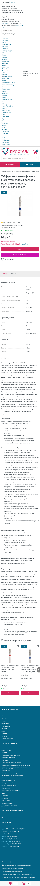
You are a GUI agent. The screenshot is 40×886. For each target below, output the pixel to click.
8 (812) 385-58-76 (17, 841)
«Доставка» (5, 23)
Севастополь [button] (6, 110)
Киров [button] (4, 65)
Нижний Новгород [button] (8, 85)
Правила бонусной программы (11, 874)
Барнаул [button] (5, 38)
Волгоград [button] (5, 46)
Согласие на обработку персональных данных (16, 865)
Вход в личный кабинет (26, 73)
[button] (12, 2)
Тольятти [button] (5, 123)
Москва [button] (4, 80)
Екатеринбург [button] (7, 51)
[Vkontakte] (4, 853)
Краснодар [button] (5, 68)
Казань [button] (4, 59)
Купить (20, 249)
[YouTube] (9, 853)
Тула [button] (3, 127)
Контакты (6, 822)
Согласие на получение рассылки (12, 868)
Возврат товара (26, 874)
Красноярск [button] (5, 70)
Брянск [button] (4, 42)
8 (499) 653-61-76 (12, 839)
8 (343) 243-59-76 (15, 844)
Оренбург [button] (5, 93)
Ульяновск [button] (5, 133)
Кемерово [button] (5, 63)
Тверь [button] (4, 121)
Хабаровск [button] (6, 138)
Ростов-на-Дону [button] (7, 99)
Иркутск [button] (4, 57)
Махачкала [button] (5, 78)
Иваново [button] (5, 53)
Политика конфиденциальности (12, 871)
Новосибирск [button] (6, 89)
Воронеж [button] (4, 48)
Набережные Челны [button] (9, 82)
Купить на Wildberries (20, 255)
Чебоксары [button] (6, 140)
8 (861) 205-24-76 (14, 846)
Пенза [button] (5, 95)
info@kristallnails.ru (12, 834)
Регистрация (34, 73)
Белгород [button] (5, 40)
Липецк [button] (4, 74)
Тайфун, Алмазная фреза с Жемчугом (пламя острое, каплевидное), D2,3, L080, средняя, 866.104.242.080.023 (30, 668)
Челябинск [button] (5, 142)
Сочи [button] (3, 114)
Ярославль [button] (6, 144)
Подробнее (24, 244)
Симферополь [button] (6, 112)
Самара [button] (5, 104)
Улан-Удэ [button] (5, 131)
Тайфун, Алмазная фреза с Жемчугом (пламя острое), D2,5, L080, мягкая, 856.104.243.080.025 (10, 668)
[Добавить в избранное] (18, 646)
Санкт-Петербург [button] (7, 106)
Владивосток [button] (6, 44)
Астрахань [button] (5, 36)
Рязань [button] (4, 102)
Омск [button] (4, 91)
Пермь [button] (4, 97)
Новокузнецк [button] (6, 87)
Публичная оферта (8, 862)
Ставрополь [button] (6, 116)
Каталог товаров (9, 743)
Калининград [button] (6, 61)
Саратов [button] (4, 108)
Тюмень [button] (4, 129)
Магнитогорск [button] (7, 76)
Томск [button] (4, 125)
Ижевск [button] (4, 55)
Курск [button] (3, 72)
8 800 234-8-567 (12, 836)
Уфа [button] (3, 136)
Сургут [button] (4, 119)
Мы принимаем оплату (12, 810)
